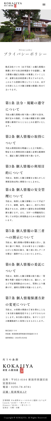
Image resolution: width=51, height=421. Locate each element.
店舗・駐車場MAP (15, 392)
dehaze (44, 4)
